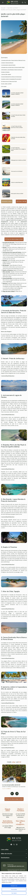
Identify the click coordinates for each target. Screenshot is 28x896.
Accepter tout (14, 885)
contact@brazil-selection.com (16, 866)
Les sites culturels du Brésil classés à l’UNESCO (17, 93)
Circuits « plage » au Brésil (6, 83)
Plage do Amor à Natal (8, 291)
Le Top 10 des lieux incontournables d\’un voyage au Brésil (18, 149)
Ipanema (5, 283)
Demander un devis (7, 201)
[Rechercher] (22, 2)
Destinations (5, 858)
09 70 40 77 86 (20, 201)
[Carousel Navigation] (14, 793)
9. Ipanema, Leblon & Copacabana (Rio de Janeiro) (11, 79)
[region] (14, 883)
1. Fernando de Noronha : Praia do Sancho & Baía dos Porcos (13, 60)
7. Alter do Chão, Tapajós (6, 74)
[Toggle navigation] (3, 2)
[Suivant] (17, 793)
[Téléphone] (25, 2)
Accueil (3, 8)
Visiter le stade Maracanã (17, 182)
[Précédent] (12, 793)
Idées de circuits (6, 853)
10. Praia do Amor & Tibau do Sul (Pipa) (9, 81)
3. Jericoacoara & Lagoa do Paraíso (8, 65)
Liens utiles (4, 849)
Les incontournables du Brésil (11, 785)
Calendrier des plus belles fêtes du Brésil (18, 138)
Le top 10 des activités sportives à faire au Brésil (16, 127)
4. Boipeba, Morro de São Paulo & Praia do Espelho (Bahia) (13, 67)
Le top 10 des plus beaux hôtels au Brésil (18, 115)
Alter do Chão (6, 272)
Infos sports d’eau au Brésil (17, 193)
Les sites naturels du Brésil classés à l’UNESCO (17, 104)
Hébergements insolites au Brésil (18, 160)
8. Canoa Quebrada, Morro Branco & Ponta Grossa (11, 76)
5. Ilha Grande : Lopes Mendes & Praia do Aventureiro (11, 69)
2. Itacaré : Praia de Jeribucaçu (7, 62)
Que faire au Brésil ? (13, 8)
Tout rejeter (14, 893)
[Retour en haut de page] (24, 448)
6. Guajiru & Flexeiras (5, 72)
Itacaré (5, 247)
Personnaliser (14, 889)
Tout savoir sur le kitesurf (16, 171)
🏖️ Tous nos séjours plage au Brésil (14, 239)
